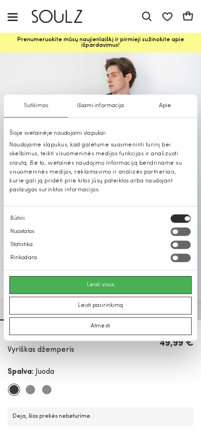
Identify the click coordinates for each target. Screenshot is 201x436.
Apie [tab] (165, 106)
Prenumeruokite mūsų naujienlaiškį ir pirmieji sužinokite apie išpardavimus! (100, 42)
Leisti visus (100, 285)
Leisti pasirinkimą (100, 306)
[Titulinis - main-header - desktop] (64, 16)
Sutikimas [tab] (36, 106)
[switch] (181, 232)
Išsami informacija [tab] (100, 106)
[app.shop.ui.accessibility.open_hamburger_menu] (12, 16)
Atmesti (100, 326)
